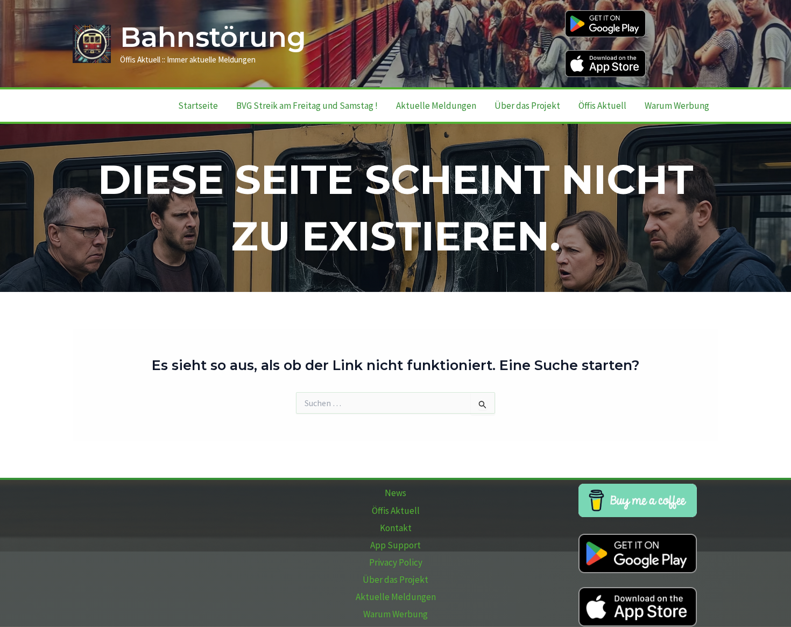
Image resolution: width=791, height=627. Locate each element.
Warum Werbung (677, 106)
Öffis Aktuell (602, 106)
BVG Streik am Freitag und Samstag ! (307, 106)
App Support (395, 545)
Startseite (198, 106)
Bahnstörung (213, 37)
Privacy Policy (395, 562)
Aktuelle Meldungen (436, 106)
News (395, 493)
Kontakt (396, 528)
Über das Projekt (527, 106)
